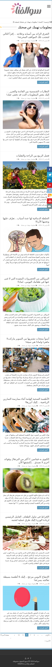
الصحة (40, 22)
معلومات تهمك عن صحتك (28, 41)
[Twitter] (28, 658)
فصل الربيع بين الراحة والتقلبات (32, 155)
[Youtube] (26, 658)
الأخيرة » (47, 641)
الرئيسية (47, 22)
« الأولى (47, 635)
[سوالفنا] (26, 9)
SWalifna (21, 664)
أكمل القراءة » (43, 82)
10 (19, 635)
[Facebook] (30, 658)
